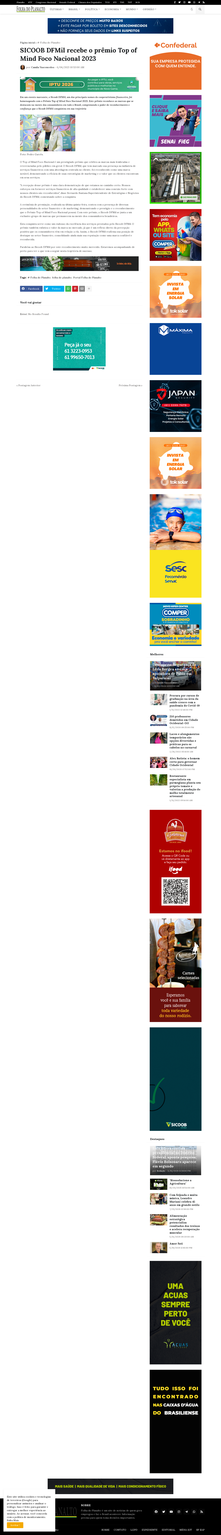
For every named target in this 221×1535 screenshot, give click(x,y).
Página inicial (27, 42)
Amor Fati (176, 1243)
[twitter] (179, 2)
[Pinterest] (75, 289)
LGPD (134, 1529)
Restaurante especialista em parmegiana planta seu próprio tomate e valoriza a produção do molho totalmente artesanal (185, 786)
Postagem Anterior (29, 385)
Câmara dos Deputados (90, 2)
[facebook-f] (175, 2)
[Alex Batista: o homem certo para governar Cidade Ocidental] (158, 762)
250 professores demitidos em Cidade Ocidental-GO (184, 720)
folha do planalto (62, 277)
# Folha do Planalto (48, 42)
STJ (115, 2)
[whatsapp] (194, 2)
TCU (107, 2)
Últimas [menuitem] (56, 9)
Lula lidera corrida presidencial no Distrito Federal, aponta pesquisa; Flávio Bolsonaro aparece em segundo (174, 1157)
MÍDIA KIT (186, 1529)
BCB (138, 2)
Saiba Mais (13, 1520)
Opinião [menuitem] (148, 9)
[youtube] (189, 2)
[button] (192, 9)
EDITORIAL (168, 1529)
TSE (122, 2)
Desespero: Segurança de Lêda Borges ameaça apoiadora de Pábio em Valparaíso (174, 671)
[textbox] (79, 174)
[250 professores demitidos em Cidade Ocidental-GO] (158, 720)
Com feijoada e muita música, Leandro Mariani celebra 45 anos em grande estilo (184, 1200)
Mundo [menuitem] (131, 9)
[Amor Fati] (158, 1247)
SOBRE (105, 1529)
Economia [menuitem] (112, 9)
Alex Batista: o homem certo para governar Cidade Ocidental (185, 762)
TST (130, 2)
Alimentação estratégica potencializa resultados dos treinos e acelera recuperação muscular (185, 1224)
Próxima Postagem (130, 385)
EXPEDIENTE (149, 1529)
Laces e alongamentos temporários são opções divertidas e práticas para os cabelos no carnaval (184, 740)
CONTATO (120, 1529)
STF (30, 2)
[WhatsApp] (68, 289)
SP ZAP (200, 1529)
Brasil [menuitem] (73, 9)
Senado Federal (67, 2)
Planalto (21, 2)
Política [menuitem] (91, 9)
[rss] (204, 2)
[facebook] (156, 1512)
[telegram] (199, 2)
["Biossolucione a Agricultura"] (158, 1184)
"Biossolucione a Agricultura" (180, 1182)
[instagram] (184, 2)
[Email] (82, 289)
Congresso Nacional (46, 2)
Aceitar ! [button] (15, 1525)
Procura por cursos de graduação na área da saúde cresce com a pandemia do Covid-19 (185, 700)
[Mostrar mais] (89, 289)
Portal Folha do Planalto (87, 277)
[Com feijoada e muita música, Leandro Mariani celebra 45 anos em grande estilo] (158, 1199)
